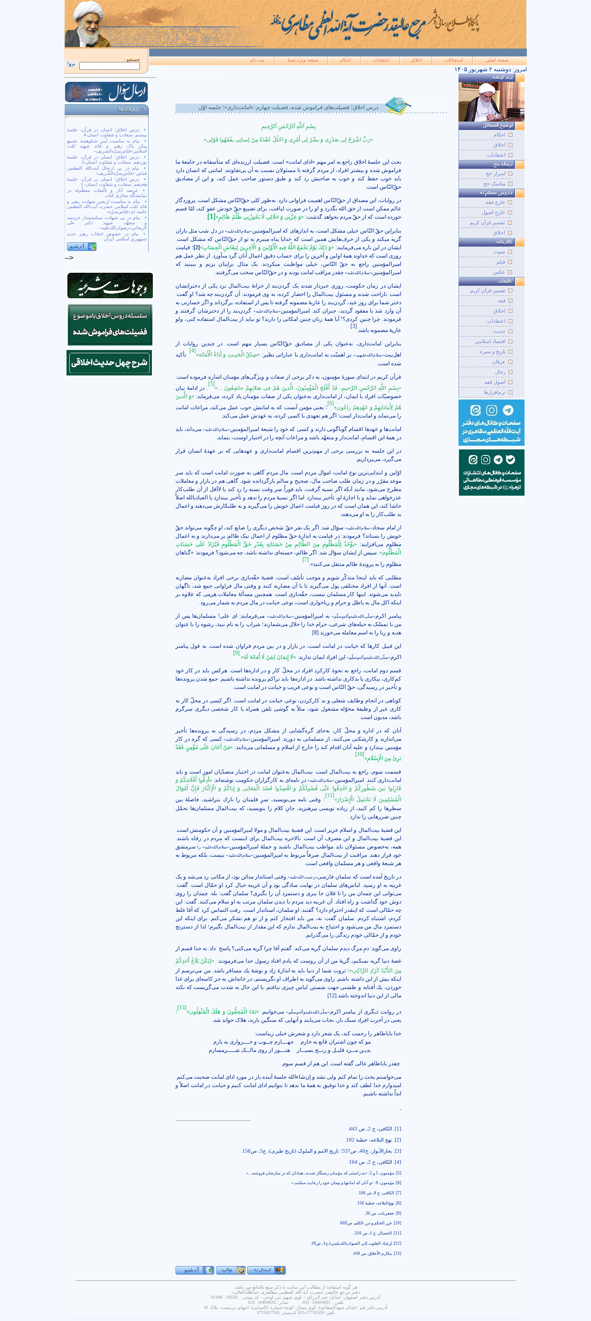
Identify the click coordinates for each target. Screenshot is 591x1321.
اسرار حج (496, 173)
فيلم (500, 261)
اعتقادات (381, 59)
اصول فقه (495, 382)
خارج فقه (495, 202)
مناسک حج (494, 183)
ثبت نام (257, 59)
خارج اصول (493, 212)
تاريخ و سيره (493, 351)
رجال (500, 372)
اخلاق (416, 59)
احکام (345, 59)
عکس (499, 272)
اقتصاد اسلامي (490, 341)
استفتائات (454, 59)
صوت (499, 251)
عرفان (499, 361)
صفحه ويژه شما (303, 59)
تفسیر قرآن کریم (487, 222)
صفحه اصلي (497, 59)
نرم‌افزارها (495, 392)
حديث (499, 331)
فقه (502, 300)
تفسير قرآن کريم (488, 290)
